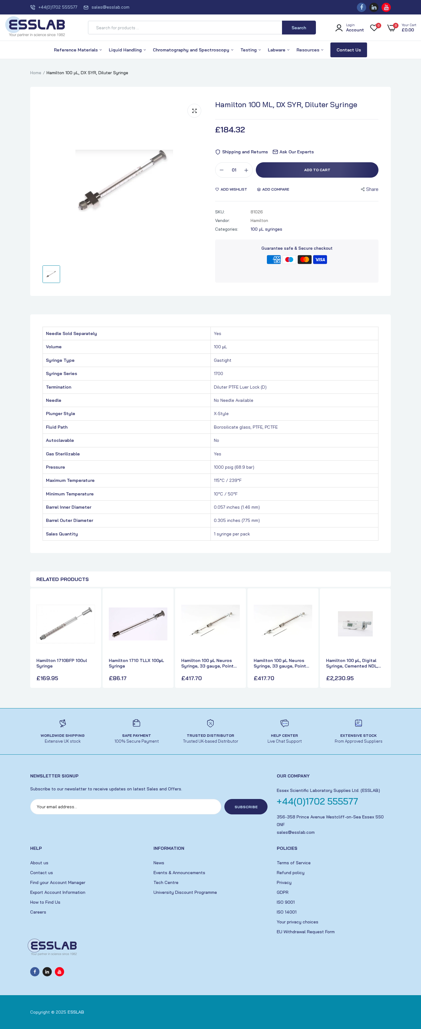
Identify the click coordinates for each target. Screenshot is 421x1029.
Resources (308, 50)
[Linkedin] (373, 7)
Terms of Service (294, 863)
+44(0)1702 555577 (57, 7)
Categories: (226, 229)
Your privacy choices (297, 922)
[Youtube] (386, 7)
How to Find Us (45, 902)
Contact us (41, 872)
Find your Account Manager (57, 882)
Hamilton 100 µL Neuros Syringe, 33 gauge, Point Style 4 (207, 663)
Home (35, 72)
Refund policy (291, 872)
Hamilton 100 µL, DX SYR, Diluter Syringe (286, 104)
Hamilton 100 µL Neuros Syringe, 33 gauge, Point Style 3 (280, 663)
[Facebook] (361, 7)
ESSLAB (75, 1012)
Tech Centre (165, 882)
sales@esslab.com (110, 7)
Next (384, 639)
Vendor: (222, 220)
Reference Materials (76, 50)
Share (372, 189)
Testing (249, 50)
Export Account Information (57, 892)
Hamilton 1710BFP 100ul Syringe (61, 663)
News (158, 863)
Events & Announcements (179, 872)
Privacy (284, 882)
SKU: (220, 212)
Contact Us (349, 50)
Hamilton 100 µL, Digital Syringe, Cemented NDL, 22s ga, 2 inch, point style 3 (354, 663)
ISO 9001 (286, 902)
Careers (38, 912)
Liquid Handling (126, 50)
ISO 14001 (286, 912)
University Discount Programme (185, 892)
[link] (89, 604)
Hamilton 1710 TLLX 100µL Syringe (136, 663)
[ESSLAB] (35, 28)
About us (39, 863)
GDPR (282, 892)
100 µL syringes (266, 229)
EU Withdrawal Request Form (306, 931)
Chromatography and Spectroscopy (192, 50)
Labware (277, 50)
